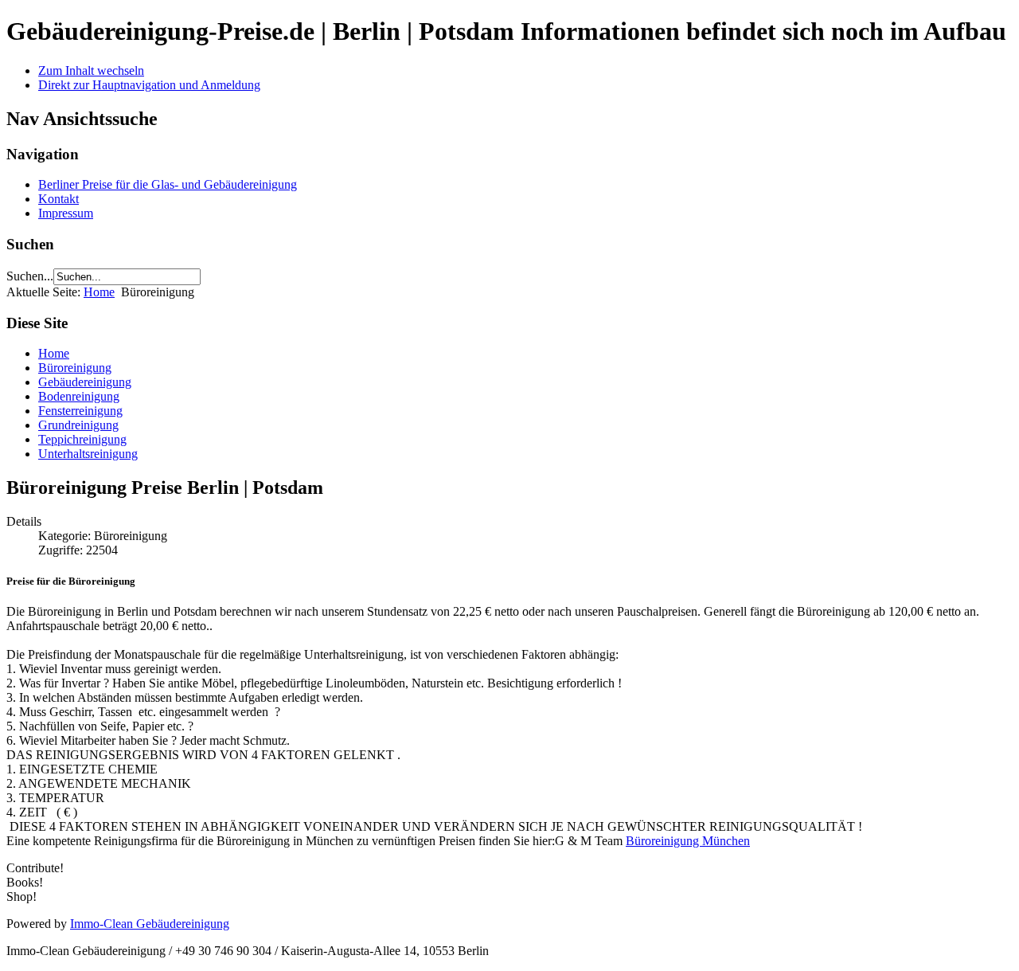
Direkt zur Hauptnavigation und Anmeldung (149, 85)
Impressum (65, 213)
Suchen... (29, 276)
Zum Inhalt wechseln (91, 70)
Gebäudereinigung (84, 382)
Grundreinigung (78, 425)
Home (99, 292)
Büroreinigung (74, 367)
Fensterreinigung (80, 410)
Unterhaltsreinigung (88, 453)
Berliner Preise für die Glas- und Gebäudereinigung (167, 184)
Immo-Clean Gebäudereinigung (149, 923)
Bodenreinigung (78, 396)
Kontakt (58, 199)
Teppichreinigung (82, 439)
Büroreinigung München (688, 841)
